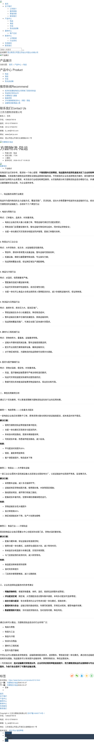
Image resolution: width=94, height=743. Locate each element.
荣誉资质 (13, 13)
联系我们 (13, 16)
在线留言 (8, 43)
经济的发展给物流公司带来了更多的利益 (20, 90)
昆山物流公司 (12, 52)
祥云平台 (12, 730)
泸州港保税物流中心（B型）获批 (17, 100)
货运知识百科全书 (12, 93)
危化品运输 (14, 28)
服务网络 (13, 11)
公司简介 (13, 8)
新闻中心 (8, 35)
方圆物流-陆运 (12, 682)
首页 (6, 3)
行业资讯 (13, 40)
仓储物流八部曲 (11, 95)
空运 (11, 26)
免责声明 (19, 730)
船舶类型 (8, 98)
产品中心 (8, 18)
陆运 (11, 21)
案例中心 (8, 30)
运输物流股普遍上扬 (12, 103)
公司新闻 (13, 38)
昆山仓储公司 (33, 52)
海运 (11, 23)
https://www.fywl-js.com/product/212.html (24, 680)
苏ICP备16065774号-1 (36, 713)
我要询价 (3, 166)
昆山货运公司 (23, 52)
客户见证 (13, 33)
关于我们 (8, 6)
